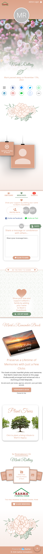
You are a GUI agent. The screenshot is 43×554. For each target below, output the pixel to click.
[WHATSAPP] (38, 87)
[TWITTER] (30, 87)
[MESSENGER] (21, 87)
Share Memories (23, 504)
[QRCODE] (4, 87)
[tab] (9, 194)
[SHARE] (30, 93)
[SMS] (21, 93)
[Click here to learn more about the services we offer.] (21, 492)
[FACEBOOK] (13, 87)
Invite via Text (32, 218)
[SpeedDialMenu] (37, 548)
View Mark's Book (21, 390)
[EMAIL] (13, 93)
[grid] (21, 160)
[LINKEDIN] (4, 93)
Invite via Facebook (14, 218)
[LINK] (38, 93)
